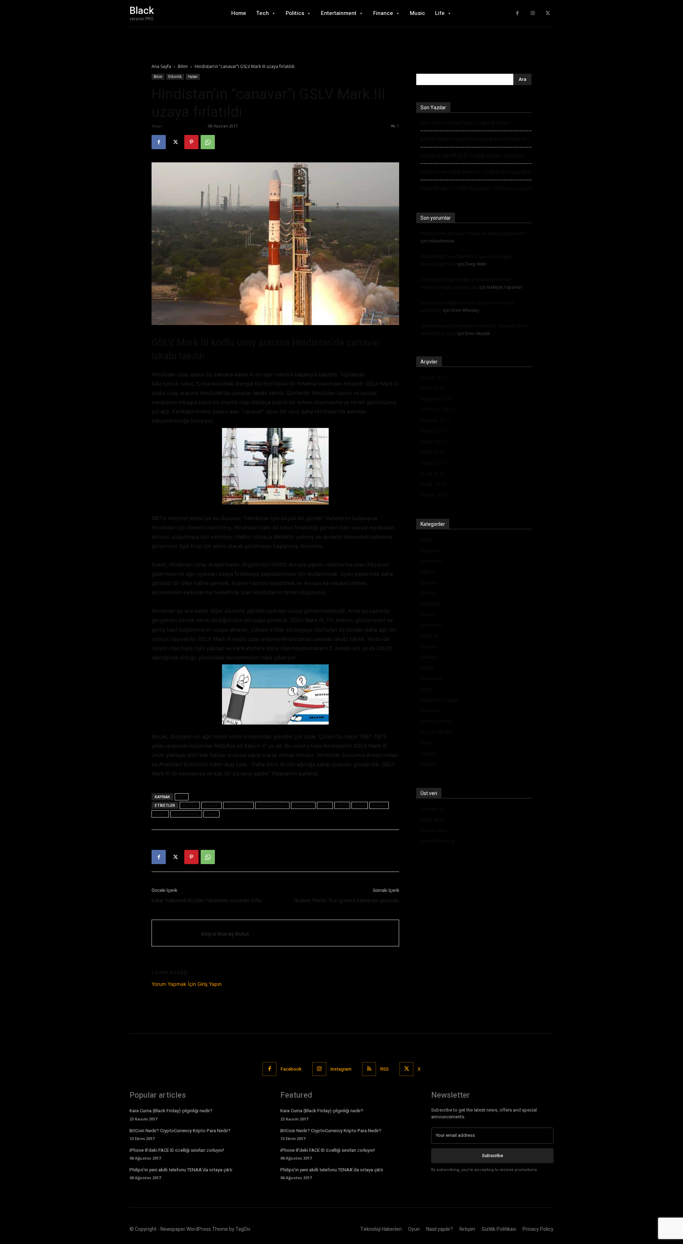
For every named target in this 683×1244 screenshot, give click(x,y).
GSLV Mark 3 (238, 805)
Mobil (426, 667)
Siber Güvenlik (436, 721)
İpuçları (428, 646)
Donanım (431, 561)
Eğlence (429, 582)
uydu (211, 813)
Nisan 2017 (433, 441)
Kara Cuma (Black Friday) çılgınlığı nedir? (465, 123)
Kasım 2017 (434, 377)
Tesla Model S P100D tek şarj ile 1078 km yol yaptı (475, 188)
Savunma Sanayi (439, 699)
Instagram (340, 1069)
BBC (181, 796)
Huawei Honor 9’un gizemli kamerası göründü (346, 900)
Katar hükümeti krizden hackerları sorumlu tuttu (207, 900)
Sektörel (429, 710)
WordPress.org (437, 840)
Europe (211, 805)
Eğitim (427, 571)
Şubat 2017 (433, 462)
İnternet (429, 635)
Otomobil (431, 678)
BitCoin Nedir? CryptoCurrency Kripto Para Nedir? (474, 139)
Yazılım (428, 763)
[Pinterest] (191, 142)
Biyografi (430, 550)
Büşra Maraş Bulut (183, 126)
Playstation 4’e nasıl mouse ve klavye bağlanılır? (473, 233)
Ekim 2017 (432, 388)
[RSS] (369, 1069)
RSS (384, 1069)
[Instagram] (533, 13)
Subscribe (492, 1155)
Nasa (360, 805)
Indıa (325, 805)
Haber (193, 76)
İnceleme (430, 625)
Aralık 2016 (433, 484)
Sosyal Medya (436, 731)
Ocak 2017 (432, 473)
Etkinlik (175, 76)
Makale (428, 657)
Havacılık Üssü (272, 805)
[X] (548, 13)
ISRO (342, 805)
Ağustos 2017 (436, 398)
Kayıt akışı (431, 819)
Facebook (291, 1069)
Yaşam (428, 753)
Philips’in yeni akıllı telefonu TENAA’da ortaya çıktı (475, 172)
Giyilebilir (430, 603)
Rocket (379, 805)
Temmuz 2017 (437, 409)
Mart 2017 (432, 452)
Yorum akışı (433, 830)
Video (426, 742)
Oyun (426, 689)
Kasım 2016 (434, 494)
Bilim (183, 66)
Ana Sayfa (161, 66)
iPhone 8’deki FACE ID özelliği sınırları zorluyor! (471, 155)
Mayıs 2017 (433, 430)
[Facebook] (517, 13)
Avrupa (190, 805)
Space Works (186, 813)
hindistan (303, 805)
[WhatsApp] (208, 142)
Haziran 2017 (435, 420)
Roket (160, 813)
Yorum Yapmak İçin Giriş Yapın (187, 984)
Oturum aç (432, 808)
